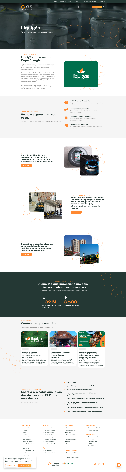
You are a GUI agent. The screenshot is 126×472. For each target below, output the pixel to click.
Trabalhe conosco (27, 452)
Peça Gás (55, 1)
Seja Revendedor (48, 450)
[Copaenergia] (26, 7)
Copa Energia (49, 6)
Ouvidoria (90, 443)
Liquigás (24, 432)
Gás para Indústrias (49, 434)
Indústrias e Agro (70, 437)
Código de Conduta (27, 446)
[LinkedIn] (99, 463)
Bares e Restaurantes (71, 430)
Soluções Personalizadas (50, 439)
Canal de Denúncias (92, 441)
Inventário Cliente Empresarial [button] (29, 443)
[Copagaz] (53, 464)
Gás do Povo (69, 443)
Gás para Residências (49, 428)
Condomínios (69, 432)
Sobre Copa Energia (27, 428)
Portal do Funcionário (93, 430)
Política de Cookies (70, 455)
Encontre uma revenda (65, 1)
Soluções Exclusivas (49, 441)
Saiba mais (26, 165)
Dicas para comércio (70, 428)
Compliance (25, 434)
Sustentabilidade (26, 437)
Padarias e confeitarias (71, 439)
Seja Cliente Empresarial (50, 452)
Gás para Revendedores (50, 430)
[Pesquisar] (104, 7)
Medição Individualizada (50, 443)
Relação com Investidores (28, 441)
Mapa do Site (26, 455)
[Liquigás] (67, 464)
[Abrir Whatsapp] (118, 465)
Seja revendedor (78, 1)
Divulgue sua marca (49, 455)
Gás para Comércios (49, 432)
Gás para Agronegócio (49, 437)
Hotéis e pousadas (70, 434)
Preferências (11, 465)
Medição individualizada (90, 1)
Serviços (57, 6)
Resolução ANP (26, 448)
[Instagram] (95, 463)
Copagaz (25, 430)
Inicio (42, 6)
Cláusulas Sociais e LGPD (28, 450)
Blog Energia (66, 6)
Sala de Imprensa (26, 439)
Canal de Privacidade (92, 446)
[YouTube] (103, 463)
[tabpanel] (63, 25)
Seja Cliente (97, 6)
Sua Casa (68, 446)
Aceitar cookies (25, 465)
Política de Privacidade (71, 452)
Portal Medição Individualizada (95, 428)
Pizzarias (68, 441)
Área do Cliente (84, 6)
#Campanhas (102, 1)
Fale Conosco (91, 439)
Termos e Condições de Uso (72, 457)
